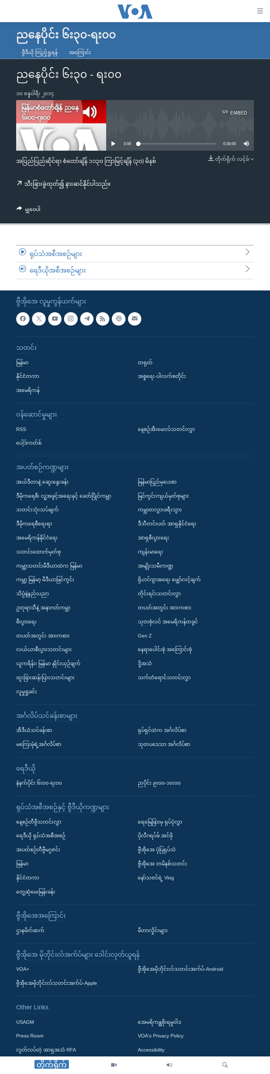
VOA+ (22, 969)
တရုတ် (145, 362)
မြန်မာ (22, 362)
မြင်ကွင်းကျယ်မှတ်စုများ (163, 495)
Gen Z (145, 635)
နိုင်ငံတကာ (27, 376)
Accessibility (151, 1050)
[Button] (28, 211)
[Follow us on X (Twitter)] (38, 318)
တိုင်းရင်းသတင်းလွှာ (159, 593)
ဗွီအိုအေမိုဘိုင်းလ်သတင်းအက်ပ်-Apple (56, 983)
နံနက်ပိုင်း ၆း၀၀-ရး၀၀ (39, 783)
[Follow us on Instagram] (70, 318)
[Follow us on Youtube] (55, 318)
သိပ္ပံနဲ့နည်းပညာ (32, 593)
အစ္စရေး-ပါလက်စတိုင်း (162, 376)
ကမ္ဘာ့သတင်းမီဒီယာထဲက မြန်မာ (49, 565)
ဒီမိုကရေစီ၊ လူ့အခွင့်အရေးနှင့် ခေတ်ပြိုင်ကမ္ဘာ (63, 495)
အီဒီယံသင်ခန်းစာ (34, 730)
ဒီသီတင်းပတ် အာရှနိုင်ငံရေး (167, 523)
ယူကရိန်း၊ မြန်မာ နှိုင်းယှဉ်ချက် (48, 663)
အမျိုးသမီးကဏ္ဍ (155, 565)
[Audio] (169, 1065)
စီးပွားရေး (26, 621)
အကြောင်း (80, 52)
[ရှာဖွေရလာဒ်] (225, 1065)
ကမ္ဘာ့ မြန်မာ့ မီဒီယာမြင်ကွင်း (45, 579)
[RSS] (102, 318)
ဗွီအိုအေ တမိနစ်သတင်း (162, 863)
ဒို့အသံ (145, 663)
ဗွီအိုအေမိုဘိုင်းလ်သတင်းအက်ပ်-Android (180, 969)
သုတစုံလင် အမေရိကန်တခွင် (168, 621)
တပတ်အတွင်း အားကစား (43, 635)
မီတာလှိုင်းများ (153, 930)
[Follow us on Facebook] (23, 318)
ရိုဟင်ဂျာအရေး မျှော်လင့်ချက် (169, 579)
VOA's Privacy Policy (161, 1036)
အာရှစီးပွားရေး (153, 538)
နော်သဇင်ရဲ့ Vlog (156, 877)
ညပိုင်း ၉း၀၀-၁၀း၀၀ (159, 783)
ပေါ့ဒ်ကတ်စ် (28, 443)
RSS (21, 429)
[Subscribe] (134, 318)
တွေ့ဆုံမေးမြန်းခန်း (35, 891)
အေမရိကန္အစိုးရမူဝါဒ (159, 1021)
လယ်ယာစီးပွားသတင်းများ (44, 649)
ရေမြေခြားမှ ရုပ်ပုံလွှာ (160, 821)
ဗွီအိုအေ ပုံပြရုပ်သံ (157, 849)
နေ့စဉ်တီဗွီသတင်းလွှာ (38, 821)
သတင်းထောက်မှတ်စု (38, 551)
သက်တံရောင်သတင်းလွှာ (164, 677)
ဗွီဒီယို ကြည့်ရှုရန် (40, 52)
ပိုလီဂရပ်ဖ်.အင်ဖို (155, 835)
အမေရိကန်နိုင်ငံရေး (37, 538)
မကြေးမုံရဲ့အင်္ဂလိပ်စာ (38, 744)
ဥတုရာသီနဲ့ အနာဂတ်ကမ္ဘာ (43, 607)
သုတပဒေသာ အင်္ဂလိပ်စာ (164, 744)
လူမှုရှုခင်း (26, 691)
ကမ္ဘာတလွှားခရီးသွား (160, 509)
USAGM (25, 1021)
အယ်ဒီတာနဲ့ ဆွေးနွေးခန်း (42, 481)
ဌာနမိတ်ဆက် (30, 930)
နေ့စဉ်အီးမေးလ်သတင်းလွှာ (166, 429)
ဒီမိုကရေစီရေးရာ (34, 523)
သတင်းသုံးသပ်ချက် (37, 509)
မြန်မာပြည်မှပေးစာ (157, 481)
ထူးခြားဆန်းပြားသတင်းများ (45, 677)
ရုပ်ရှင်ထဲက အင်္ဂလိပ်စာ (162, 730)
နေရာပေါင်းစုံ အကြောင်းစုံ (165, 649)
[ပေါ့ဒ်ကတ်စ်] (118, 318)
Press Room (30, 1036)
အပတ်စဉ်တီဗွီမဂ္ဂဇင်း (38, 849)
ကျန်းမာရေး (150, 551)
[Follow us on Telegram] (87, 318)
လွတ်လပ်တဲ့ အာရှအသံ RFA (46, 1050)
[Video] (113, 1065)
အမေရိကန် (28, 390)
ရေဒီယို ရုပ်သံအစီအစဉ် (40, 835)
